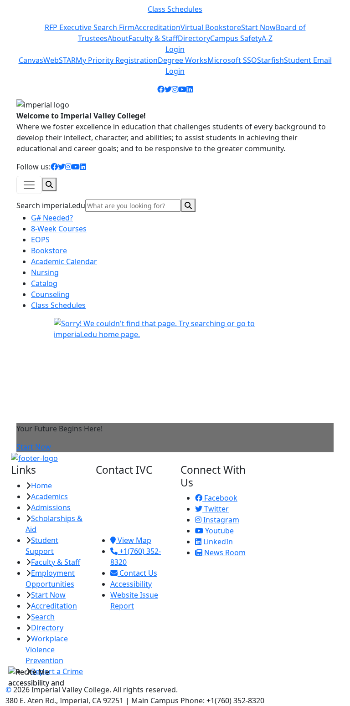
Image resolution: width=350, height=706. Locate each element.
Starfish (270, 60)
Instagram (220, 520)
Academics (49, 496)
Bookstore (49, 251)
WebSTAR (59, 60)
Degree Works (182, 60)
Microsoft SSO (232, 60)
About (118, 38)
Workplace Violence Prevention (47, 649)
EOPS (40, 240)
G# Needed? (52, 218)
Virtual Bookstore (210, 27)
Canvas (31, 60)
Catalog (44, 283)
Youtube (218, 531)
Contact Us (137, 573)
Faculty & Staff (153, 38)
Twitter (215, 509)
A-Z (267, 38)
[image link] (175, 458)
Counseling (50, 294)
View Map (133, 540)
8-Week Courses (59, 229)
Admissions (51, 507)
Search (43, 617)
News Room (224, 552)
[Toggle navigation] (29, 185)
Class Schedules (175, 9)
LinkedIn (217, 542)
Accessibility (131, 584)
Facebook (219, 498)
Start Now (258, 27)
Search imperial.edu (50, 205)
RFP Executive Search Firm (89, 27)
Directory (194, 38)
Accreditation (157, 27)
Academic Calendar (64, 261)
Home (41, 486)
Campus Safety (236, 38)
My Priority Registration (117, 60)
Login (175, 49)
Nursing (45, 272)
